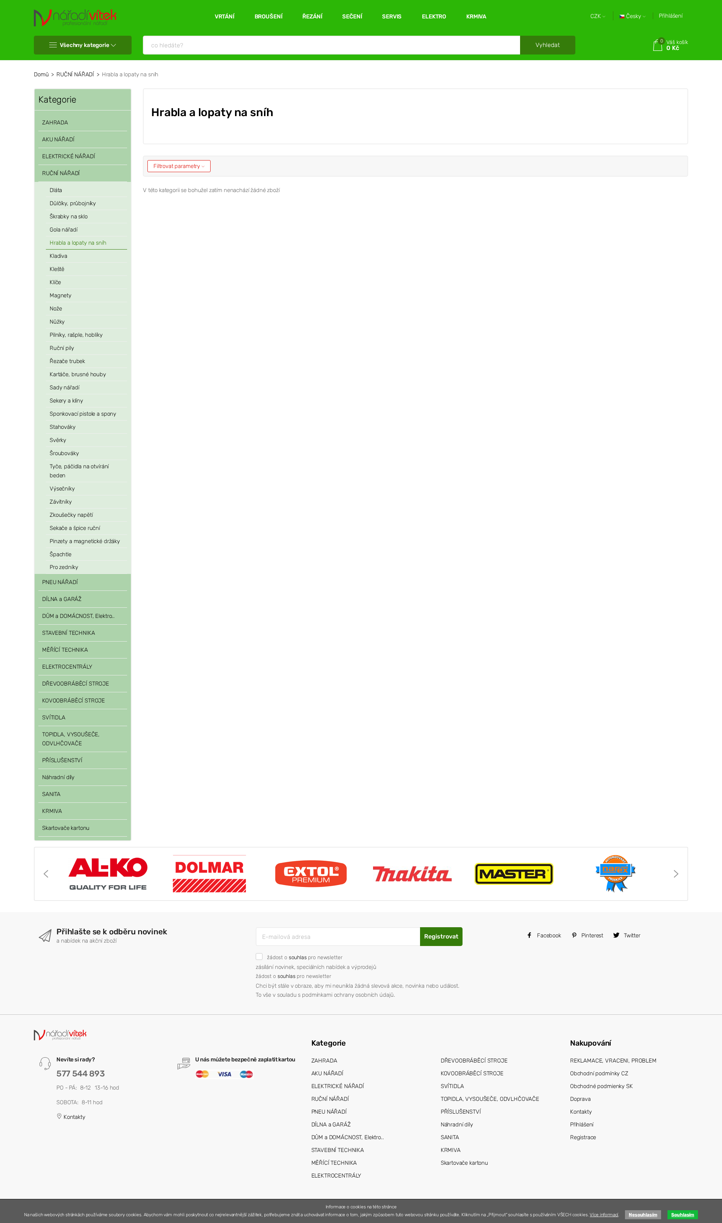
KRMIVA (476, 16)
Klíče (55, 282)
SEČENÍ (352, 16)
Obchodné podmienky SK (601, 1086)
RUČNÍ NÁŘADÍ (75, 74)
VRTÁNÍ (224, 16)
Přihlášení (671, 15)
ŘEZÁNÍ (312, 16)
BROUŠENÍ (268, 16)
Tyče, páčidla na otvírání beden (79, 471)
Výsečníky (62, 488)
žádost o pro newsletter (304, 957)
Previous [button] (46, 874)
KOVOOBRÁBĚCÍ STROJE (73, 700)
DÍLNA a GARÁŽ (62, 599)
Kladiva (58, 256)
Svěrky (58, 440)
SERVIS (392, 16)
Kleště (57, 269)
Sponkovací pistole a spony (83, 413)
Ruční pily (62, 348)
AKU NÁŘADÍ (58, 139)
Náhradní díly (58, 777)
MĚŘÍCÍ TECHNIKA (65, 649)
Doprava (580, 1099)
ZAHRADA (55, 122)
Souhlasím (682, 1214)
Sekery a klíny (66, 400)
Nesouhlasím (643, 1214)
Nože (56, 308)
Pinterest (592, 935)
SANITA (51, 794)
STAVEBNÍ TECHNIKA (68, 633)
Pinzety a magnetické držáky (85, 541)
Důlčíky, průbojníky (73, 203)
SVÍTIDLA (53, 717)
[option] (108, 874)
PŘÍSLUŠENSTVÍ (62, 760)
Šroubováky (64, 453)
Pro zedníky (64, 567)
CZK (596, 16)
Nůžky (57, 321)
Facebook (548, 935)
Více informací (604, 1214)
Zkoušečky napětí (71, 515)
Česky (634, 16)
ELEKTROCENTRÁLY (67, 666)
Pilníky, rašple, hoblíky (76, 334)
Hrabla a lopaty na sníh (78, 242)
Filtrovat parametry (177, 166)
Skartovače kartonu (65, 828)
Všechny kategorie (84, 45)
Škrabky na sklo (69, 216)
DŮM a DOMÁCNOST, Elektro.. (78, 616)
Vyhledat (547, 44)
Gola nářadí (63, 229)
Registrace (583, 1137)
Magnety (60, 295)
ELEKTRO (434, 16)
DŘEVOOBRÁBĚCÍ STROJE (75, 683)
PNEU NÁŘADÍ (59, 582)
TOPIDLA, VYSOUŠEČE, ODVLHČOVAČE (71, 739)
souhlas (298, 957)
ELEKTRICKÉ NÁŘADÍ (68, 156)
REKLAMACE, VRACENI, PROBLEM (613, 1060)
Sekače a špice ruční (75, 528)
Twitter (631, 935)
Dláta (56, 190)
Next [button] (676, 874)
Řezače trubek (67, 361)
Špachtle (60, 554)
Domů (41, 74)
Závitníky (61, 501)
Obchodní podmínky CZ (599, 1073)
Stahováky (63, 427)
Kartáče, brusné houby (78, 374)
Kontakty (73, 1117)
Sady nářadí (64, 387)
